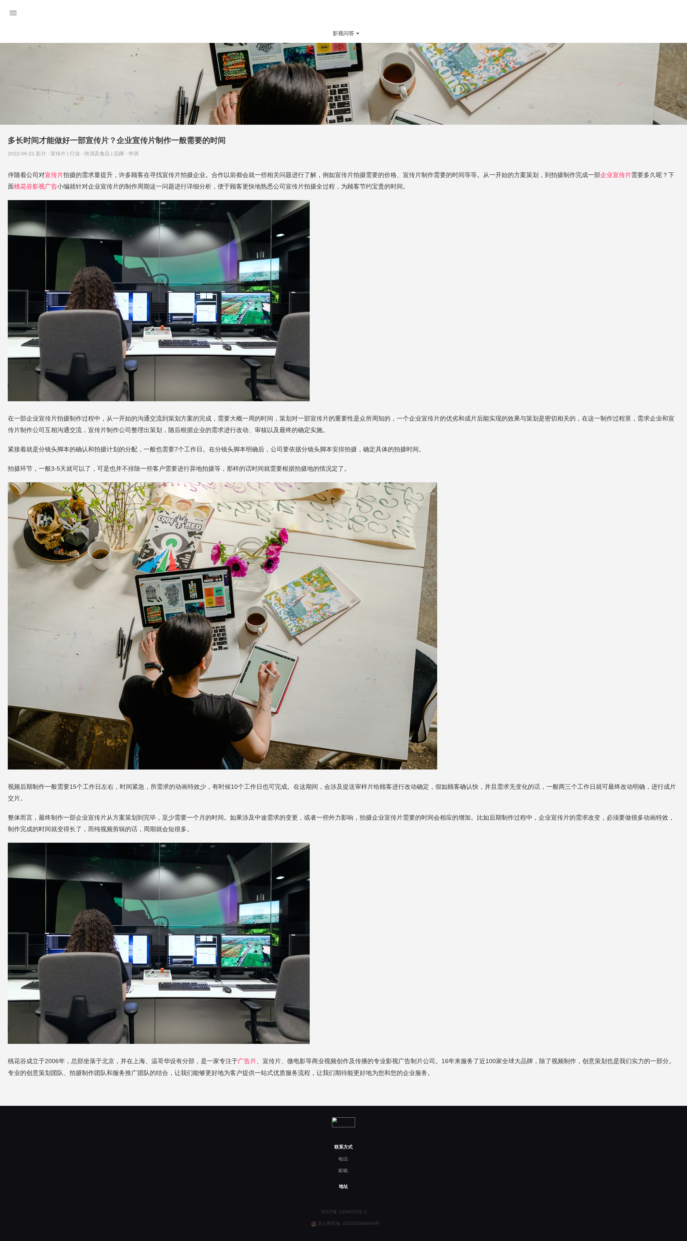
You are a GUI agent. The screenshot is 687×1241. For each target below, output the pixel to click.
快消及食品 (97, 153)
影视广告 (44, 186)
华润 (133, 153)
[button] (343, 33)
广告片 (247, 1061)
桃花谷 (23, 186)
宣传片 (58, 153)
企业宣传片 (615, 174)
